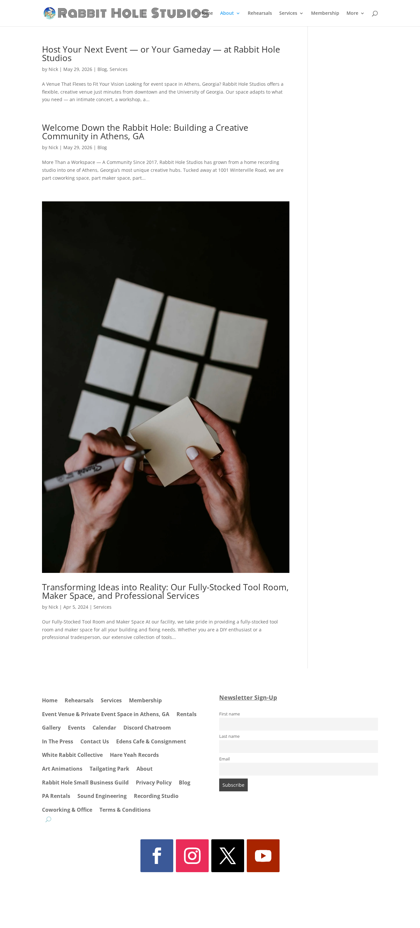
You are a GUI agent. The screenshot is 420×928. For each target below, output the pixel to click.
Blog (102, 69)
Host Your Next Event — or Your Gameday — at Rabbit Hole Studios (161, 53)
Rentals (187, 714)
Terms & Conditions (125, 809)
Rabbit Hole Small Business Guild (85, 782)
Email (224, 759)
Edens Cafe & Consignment (151, 741)
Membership (325, 13)
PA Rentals (56, 796)
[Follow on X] (227, 855)
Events (76, 727)
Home (206, 13)
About (227, 13)
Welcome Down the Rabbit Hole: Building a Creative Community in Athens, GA (145, 132)
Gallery (51, 727)
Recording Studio (156, 796)
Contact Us (94, 741)
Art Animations (62, 768)
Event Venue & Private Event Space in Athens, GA (105, 714)
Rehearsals (260, 13)
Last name (229, 736)
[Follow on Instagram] (192, 855)
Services (288, 13)
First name (229, 714)
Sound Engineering (102, 796)
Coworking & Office (67, 809)
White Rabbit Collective (72, 754)
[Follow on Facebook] (156, 855)
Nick (53, 69)
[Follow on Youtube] (263, 855)
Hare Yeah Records (134, 754)
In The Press (57, 741)
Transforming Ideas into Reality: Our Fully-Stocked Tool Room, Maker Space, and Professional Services (165, 591)
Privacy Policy (154, 782)
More (352, 13)
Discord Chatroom (147, 727)
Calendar (104, 727)
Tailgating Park (109, 768)
